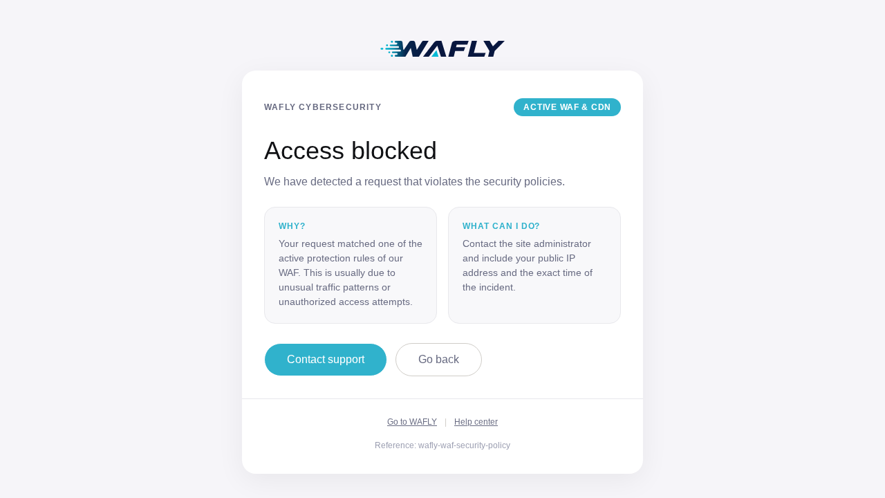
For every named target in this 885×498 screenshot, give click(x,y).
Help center (476, 422)
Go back (438, 359)
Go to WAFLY (412, 422)
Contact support (325, 359)
